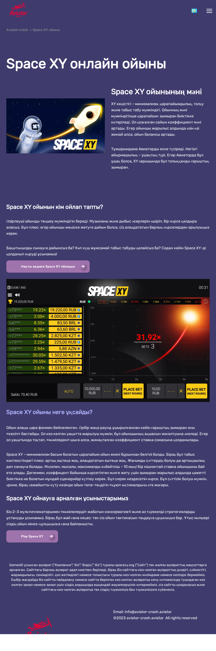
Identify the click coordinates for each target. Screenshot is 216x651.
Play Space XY (32, 536)
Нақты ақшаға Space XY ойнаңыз (48, 266)
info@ (148, 611)
